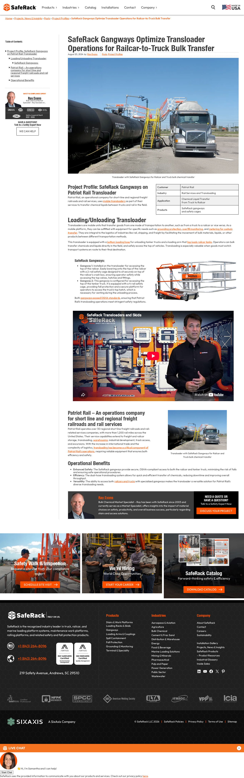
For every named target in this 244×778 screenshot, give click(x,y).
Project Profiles (60, 18)
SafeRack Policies (174, 721)
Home (8, 18)
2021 (27, 117)
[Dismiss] (239, 748)
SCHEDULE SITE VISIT (38, 584)
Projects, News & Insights (28, 18)
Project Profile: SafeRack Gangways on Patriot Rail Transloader (27, 52)
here (145, 776)
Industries (70, 7)
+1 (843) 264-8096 (32, 646)
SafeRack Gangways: (26, 63)
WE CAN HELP (27, 131)
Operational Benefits (22, 80)
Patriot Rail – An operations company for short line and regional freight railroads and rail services (29, 71)
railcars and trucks (124, 481)
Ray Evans (34, 98)
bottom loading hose (118, 242)
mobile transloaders (114, 201)
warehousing (100, 440)
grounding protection (169, 229)
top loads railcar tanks (199, 242)
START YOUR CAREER (119, 584)
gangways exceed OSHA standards (100, 298)
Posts (47, 18)
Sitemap (232, 721)
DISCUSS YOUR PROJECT (216, 511)
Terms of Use (215, 721)
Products (48, 7)
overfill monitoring (192, 229)
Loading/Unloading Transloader (28, 58)
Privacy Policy (195, 721)
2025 (33, 117)
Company (148, 7)
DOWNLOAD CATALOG (201, 589)
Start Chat (6, 772)
